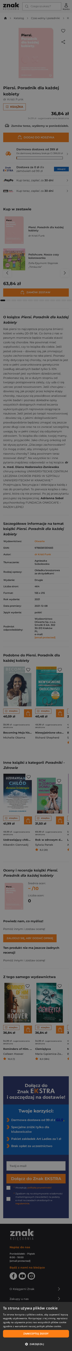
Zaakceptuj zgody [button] (35, 1333)
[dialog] (36, 1326)
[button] (36, 1344)
